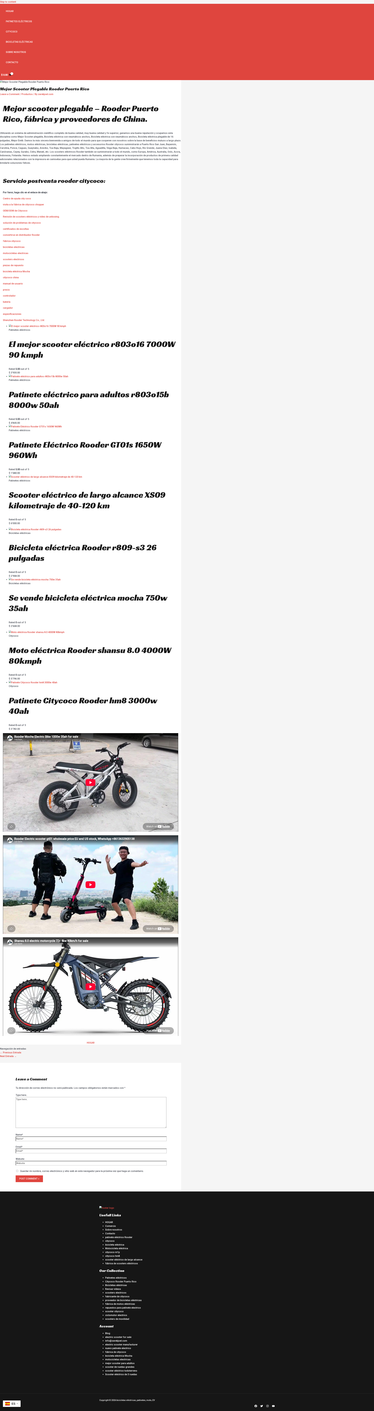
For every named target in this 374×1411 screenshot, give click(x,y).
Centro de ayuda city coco (17, 198)
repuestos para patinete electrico (123, 1307)
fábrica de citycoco (115, 1352)
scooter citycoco (114, 1311)
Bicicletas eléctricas (19, 41)
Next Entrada (8, 1056)
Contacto (12, 62)
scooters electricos (13, 259)
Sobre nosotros (16, 52)
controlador (9, 295)
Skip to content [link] (8, 1)
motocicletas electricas (15, 253)
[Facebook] (255, 1406)
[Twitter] (261, 1406)
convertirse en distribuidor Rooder (21, 235)
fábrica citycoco (12, 241)
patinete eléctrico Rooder (118, 1237)
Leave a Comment (9, 94)
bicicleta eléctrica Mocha (16, 271)
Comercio (110, 1226)
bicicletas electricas (14, 247)
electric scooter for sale (118, 1337)
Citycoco (11, 31)
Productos (27, 94)
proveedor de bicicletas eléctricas (123, 1300)
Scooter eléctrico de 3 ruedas (121, 1374)
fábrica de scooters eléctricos (121, 1263)
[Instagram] (267, 1406)
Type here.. (21, 1095)
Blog (107, 1333)
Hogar (10, 11)
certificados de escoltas (16, 229)
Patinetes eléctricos (19, 21)
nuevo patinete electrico (118, 1348)
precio (6, 289)
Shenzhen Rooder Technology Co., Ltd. (24, 320)
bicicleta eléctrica (114, 1244)
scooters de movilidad (117, 1319)
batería (6, 301)
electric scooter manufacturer (121, 1344)
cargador (8, 307)
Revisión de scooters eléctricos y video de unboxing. (31, 216)
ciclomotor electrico (116, 1315)
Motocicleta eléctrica (116, 1248)
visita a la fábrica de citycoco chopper (23, 204)
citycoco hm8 (112, 1256)
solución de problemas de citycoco (22, 222)
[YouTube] (273, 1406)
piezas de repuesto (13, 265)
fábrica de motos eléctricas (120, 1304)
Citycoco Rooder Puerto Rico (120, 1281)
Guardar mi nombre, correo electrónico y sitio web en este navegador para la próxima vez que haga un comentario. (82, 1171)
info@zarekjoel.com (116, 1340)
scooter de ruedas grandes (119, 1367)
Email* (19, 1146)
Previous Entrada (10, 1052)
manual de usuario (13, 283)
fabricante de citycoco (117, 1296)
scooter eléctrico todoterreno (121, 1370)
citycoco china (11, 277)
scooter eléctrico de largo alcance (123, 1259)
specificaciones (12, 314)
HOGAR (91, 1042)
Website (20, 1159)
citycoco (110, 1241)
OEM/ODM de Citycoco (15, 210)
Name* (19, 1134)
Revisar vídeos (113, 1289)
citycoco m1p (112, 1252)
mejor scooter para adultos (120, 1363)
